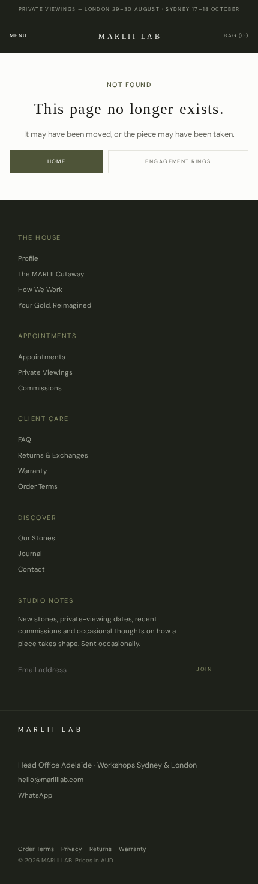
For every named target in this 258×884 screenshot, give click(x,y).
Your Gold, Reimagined (54, 305)
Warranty (32, 471)
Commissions (40, 388)
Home (56, 161)
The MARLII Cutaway (51, 274)
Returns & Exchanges (53, 455)
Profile (28, 258)
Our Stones (36, 538)
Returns (100, 849)
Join (204, 669)
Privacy (71, 849)
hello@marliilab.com (50, 779)
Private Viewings (45, 372)
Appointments (41, 357)
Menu (18, 35)
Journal (30, 553)
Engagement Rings (178, 161)
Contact (31, 569)
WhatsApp (35, 795)
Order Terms (38, 486)
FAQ (24, 439)
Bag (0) (236, 35)
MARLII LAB (129, 36)
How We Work (40, 289)
